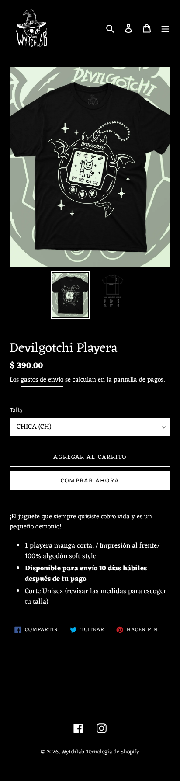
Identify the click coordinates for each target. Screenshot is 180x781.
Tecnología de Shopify (112, 752)
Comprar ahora (90, 481)
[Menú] (165, 28)
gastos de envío (42, 380)
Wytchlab (72, 752)
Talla (16, 410)
